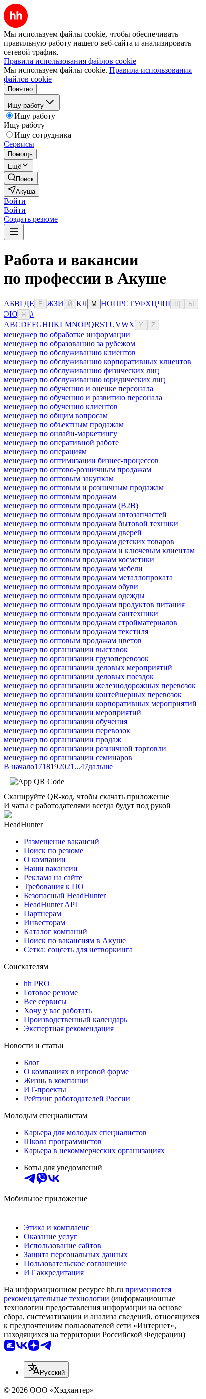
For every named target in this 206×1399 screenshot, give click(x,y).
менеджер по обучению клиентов (61, 406)
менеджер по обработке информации (67, 334)
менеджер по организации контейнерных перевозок (93, 694)
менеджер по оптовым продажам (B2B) (71, 506)
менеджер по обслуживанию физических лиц (82, 370)
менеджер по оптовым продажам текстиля (76, 632)
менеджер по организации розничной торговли (85, 748)
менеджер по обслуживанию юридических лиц (85, 380)
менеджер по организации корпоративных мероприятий (100, 704)
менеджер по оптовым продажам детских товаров (89, 542)
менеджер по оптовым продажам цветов (73, 640)
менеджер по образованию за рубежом (70, 344)
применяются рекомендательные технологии (88, 1294)
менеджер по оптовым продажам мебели (73, 568)
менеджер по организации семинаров (68, 758)
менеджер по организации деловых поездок (79, 676)
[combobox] (46, 1370)
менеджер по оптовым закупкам (59, 478)
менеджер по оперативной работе (61, 442)
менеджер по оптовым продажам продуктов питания (94, 604)
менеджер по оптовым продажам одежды (74, 596)
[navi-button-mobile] (14, 232)
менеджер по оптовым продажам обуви (71, 586)
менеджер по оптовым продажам (60, 496)
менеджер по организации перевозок (67, 730)
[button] (15, 201)
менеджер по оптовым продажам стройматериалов (91, 622)
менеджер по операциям (45, 452)
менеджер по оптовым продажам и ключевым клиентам (99, 550)
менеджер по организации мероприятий (73, 712)
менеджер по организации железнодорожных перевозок (100, 686)
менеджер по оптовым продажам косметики (79, 560)
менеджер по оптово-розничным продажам (78, 470)
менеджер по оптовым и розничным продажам (84, 488)
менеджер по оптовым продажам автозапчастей (85, 514)
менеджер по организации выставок (66, 650)
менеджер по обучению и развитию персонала (83, 398)
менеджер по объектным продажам (64, 424)
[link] (21, 178)
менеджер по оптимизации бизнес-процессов (81, 460)
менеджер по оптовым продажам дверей (73, 532)
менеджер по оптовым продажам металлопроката (88, 578)
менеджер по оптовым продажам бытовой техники (91, 524)
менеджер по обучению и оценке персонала (79, 388)
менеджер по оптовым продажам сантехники (81, 614)
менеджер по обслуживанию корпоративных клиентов (98, 362)
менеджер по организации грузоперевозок (76, 658)
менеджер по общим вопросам (56, 416)
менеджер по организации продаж (63, 740)
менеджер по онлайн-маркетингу (61, 434)
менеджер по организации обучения (66, 722)
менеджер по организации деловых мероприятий (88, 668)
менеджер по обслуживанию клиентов (70, 352)
